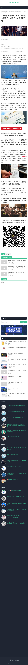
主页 (2, 11)
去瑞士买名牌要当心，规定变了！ (15, 382)
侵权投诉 (11, 660)
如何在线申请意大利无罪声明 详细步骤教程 (17, 347)
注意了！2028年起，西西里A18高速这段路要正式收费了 (17, 261)
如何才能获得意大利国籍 (12, 454)
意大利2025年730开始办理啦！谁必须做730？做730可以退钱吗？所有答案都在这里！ (16, 425)
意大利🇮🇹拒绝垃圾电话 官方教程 (14, 490)
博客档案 (17, 660)
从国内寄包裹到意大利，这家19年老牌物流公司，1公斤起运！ (17, 365)
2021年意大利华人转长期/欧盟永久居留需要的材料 (17, 371)
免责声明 (11, 659)
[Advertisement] (14, 593)
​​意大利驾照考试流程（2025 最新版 (15, 376)
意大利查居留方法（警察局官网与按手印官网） (17, 359)
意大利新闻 (6, 11)
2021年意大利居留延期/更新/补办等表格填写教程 (17, 342)
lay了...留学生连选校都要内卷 (13, 436)
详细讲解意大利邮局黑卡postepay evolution (15, 354)
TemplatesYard (12, 663)
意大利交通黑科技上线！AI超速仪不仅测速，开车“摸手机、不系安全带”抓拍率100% (17, 267)
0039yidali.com (14, 2)
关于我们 (5, 659)
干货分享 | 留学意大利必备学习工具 (14, 466)
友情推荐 (17, 659)
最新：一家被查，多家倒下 (13, 388)
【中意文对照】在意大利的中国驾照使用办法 (17, 394)
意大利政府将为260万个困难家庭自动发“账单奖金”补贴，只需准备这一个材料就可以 (16, 522)
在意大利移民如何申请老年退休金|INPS (15, 411)
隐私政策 (22, 659)
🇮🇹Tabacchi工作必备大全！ (13, 479)
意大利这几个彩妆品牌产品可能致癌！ (15, 417)
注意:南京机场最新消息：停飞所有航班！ (16, 405)
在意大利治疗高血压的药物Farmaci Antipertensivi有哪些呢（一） (14, 516)
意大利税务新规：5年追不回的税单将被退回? (16, 273)
